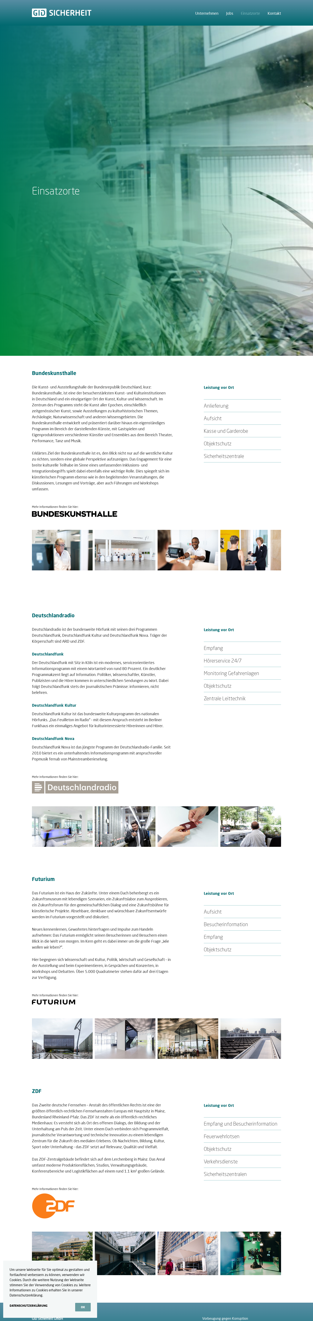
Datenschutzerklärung (28, 1305)
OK (83, 1307)
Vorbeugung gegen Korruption (225, 1318)
